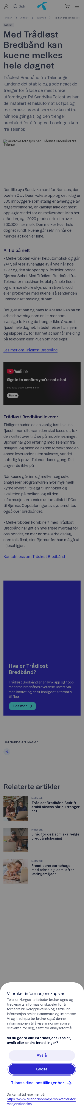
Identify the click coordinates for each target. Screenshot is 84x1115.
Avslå (42, 1056)
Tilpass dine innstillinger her (37, 1083)
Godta (42, 1069)
